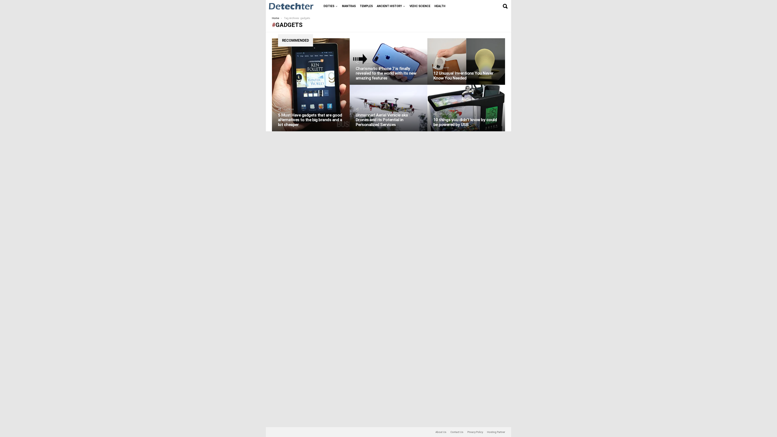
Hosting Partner (496, 432)
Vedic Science (420, 6)
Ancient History (389, 6)
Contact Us (456, 432)
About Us (440, 432)
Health (439, 6)
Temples (366, 6)
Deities (329, 6)
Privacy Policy (475, 432)
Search (505, 6)
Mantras (349, 6)
